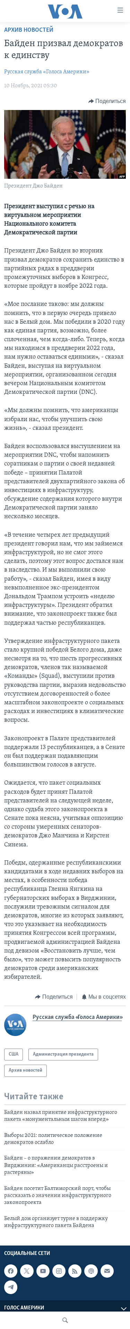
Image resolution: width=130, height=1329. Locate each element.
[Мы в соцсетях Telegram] (10, 1287)
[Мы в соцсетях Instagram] (59, 1271)
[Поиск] (65, 1320)
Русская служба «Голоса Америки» (46, 72)
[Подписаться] (107, 1271)
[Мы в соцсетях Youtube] (43, 1271)
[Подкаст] (90, 1271)
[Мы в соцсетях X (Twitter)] (26, 1271)
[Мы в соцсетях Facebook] (10, 1271)
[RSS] (74, 1271)
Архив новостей (28, 30)
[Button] (107, 101)
